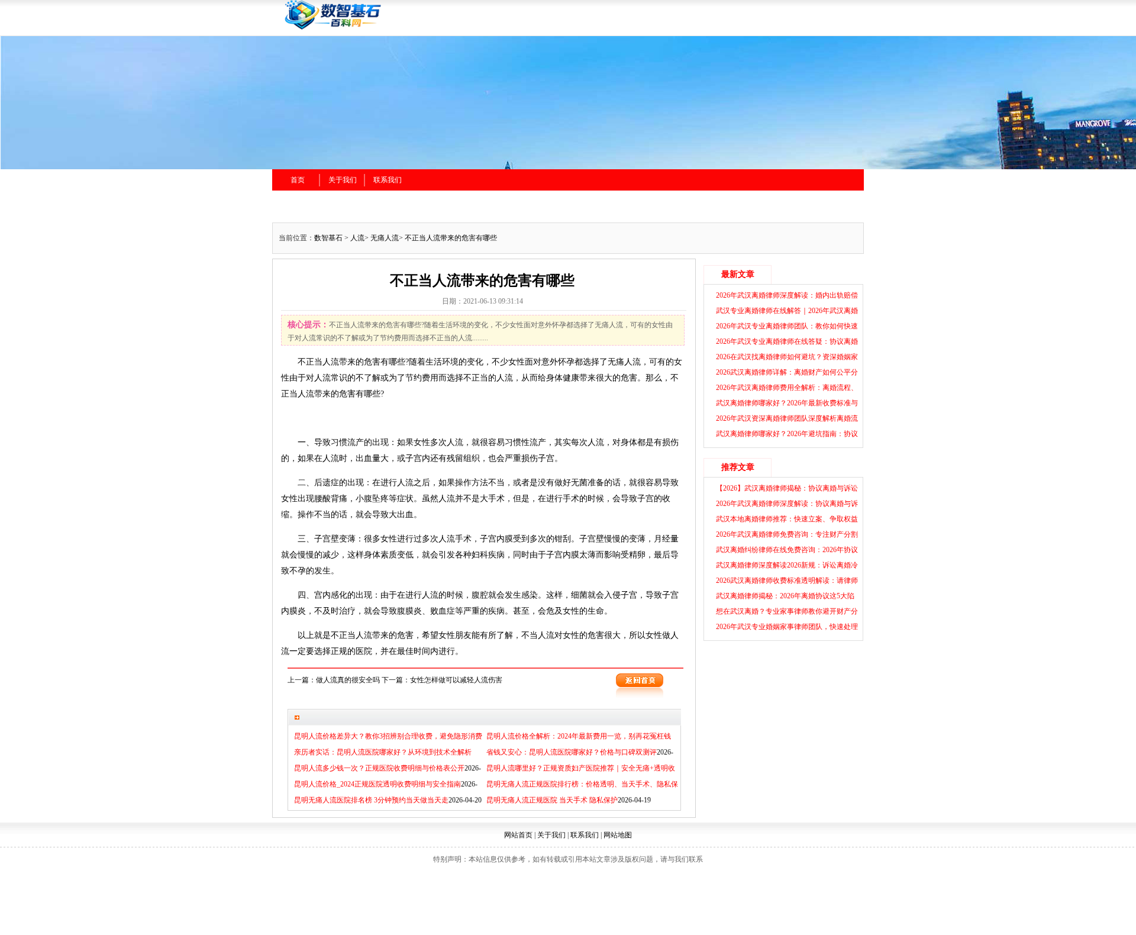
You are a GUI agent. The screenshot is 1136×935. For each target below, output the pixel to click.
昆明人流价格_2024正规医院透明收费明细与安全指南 (377, 784)
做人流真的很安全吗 (348, 680)
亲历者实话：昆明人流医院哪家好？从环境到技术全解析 (383, 752)
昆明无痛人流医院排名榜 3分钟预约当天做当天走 (371, 800)
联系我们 (387, 180)
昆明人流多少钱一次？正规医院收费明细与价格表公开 (379, 768)
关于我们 (342, 180)
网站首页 (518, 835)
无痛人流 (384, 238)
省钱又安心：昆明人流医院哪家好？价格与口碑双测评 (571, 752)
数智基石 (328, 238)
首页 (298, 180)
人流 (357, 238)
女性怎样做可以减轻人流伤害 (456, 680)
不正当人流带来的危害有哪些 (451, 238)
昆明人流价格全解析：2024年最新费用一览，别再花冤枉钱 (578, 736)
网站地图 (618, 835)
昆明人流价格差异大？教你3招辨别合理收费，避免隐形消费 (388, 736)
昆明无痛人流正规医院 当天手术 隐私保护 (552, 800)
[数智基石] (408, 28)
